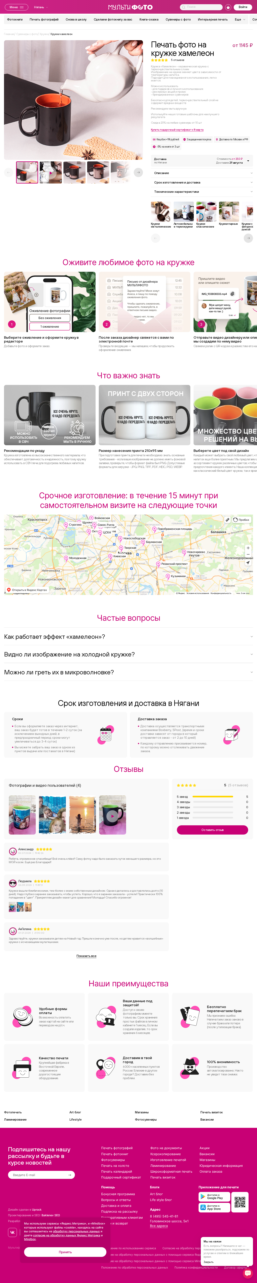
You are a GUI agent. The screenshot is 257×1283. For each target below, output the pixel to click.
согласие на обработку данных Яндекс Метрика (66, 1235)
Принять (65, 1252)
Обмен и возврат (114, 1223)
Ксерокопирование (165, 1154)
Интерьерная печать (213, 19)
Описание (161, 173)
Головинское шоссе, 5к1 (169, 1221)
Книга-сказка (149, 19)
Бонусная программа (118, 1194)
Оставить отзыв (212, 830)
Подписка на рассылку (119, 1211)
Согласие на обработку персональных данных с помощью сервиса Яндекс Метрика (159, 1254)
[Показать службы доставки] (248, 160)
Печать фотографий (44, 19)
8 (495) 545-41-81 (164, 1216)
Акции (205, 1148)
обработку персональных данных (76, 1231)
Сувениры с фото (178, 19)
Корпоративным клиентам (122, 1217)
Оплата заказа (211, 1171)
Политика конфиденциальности (196, 1267)
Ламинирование (15, 1119)
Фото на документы (166, 1148)
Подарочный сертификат (121, 1177)
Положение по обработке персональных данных (134, 1267)
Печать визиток (211, 1112)
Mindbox (30, 1239)
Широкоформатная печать (171, 1171)
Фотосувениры (146, 1119)
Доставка (160, 160)
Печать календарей (116, 1171)
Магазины (142, 1112)
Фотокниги (14, 19)
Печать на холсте (115, 1166)
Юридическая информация (221, 1166)
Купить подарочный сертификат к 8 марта (177, 129)
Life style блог (161, 1200)
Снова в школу (76, 19)
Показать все (86, 955)
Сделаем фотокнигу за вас (113, 19)
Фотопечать (13, 1112)
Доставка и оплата (116, 1206)
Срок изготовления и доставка (177, 182)
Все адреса (159, 1226)
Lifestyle (75, 1119)
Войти (243, 7)
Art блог (75, 1112)
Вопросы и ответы (116, 1200)
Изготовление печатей (168, 1160)
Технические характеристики (176, 191)
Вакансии (207, 1119)
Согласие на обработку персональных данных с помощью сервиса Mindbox (153, 1261)
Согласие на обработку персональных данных (194, 1248)
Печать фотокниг (114, 1154)
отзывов (177, 60)
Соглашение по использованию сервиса (128, 1248)
